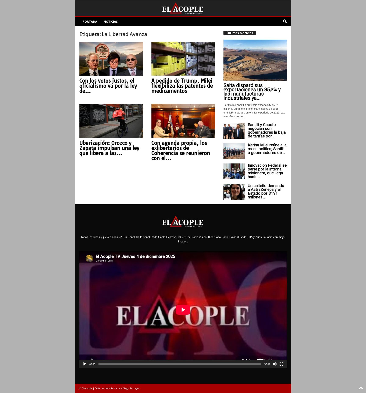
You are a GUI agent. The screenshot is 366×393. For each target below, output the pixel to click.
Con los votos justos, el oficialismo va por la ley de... (108, 85)
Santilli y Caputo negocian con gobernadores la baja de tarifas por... (267, 130)
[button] (285, 21)
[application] (183, 309)
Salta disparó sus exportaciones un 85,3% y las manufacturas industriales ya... (252, 91)
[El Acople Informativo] (183, 8)
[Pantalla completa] (281, 364)
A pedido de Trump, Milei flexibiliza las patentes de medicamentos (182, 85)
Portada (90, 21)
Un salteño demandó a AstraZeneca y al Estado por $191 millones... (266, 191)
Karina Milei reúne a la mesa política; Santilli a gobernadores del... (267, 149)
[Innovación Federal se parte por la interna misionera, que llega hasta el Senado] (234, 171)
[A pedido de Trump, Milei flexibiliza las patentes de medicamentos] (183, 59)
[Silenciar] (275, 364)
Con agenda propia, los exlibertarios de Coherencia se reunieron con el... (180, 150)
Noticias (111, 21)
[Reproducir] (85, 364)
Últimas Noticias (240, 33)
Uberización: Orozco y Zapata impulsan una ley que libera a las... (109, 148)
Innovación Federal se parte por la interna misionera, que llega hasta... (267, 171)
